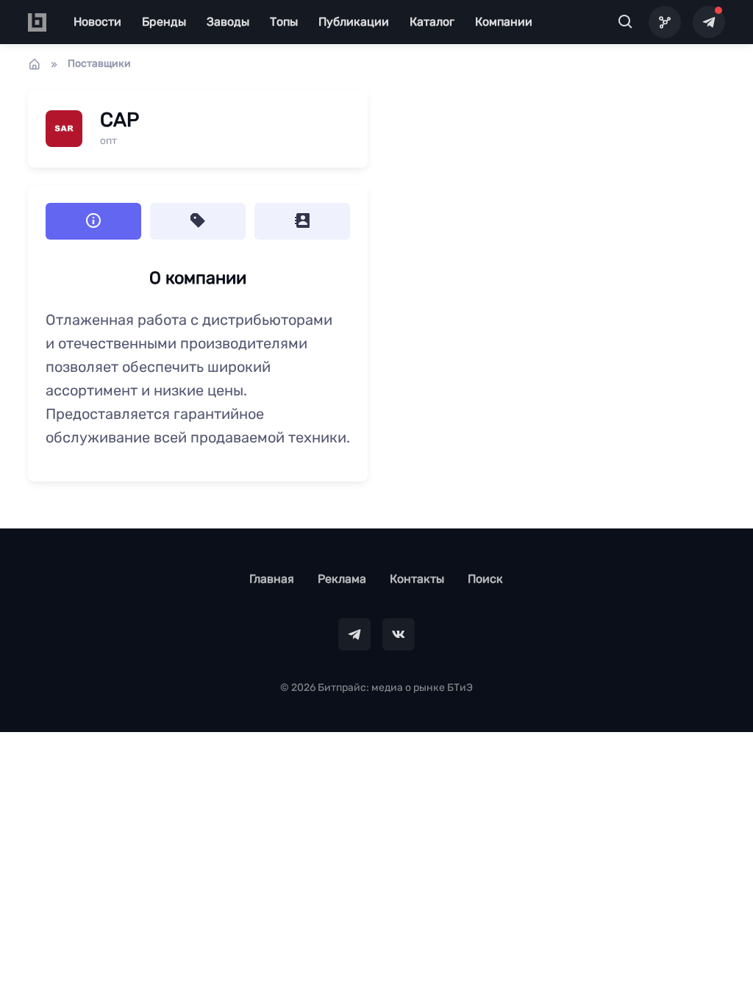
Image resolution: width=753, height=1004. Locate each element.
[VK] (398, 634)
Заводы (228, 22)
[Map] (665, 22)
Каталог (432, 22)
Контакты (417, 579)
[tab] (198, 221)
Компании (503, 22)
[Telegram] (709, 22)
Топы (284, 22)
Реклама (342, 579)
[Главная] (34, 64)
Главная (271, 579)
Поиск (485, 579)
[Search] (625, 22)
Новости (97, 22)
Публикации (353, 22)
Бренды (164, 22)
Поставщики (99, 63)
